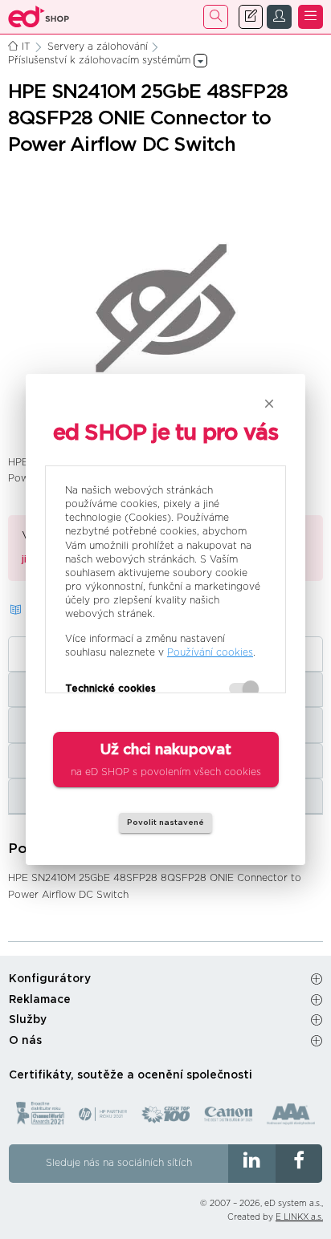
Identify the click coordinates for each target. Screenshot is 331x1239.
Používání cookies (210, 652)
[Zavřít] (269, 403)
